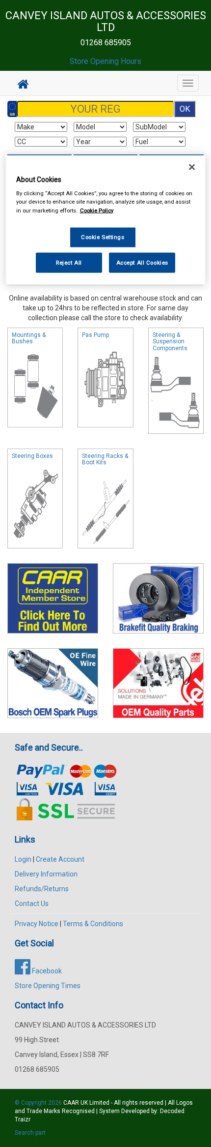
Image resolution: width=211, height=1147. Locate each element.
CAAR (71, 1102)
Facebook (46, 971)
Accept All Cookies (142, 262)
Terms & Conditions (93, 924)
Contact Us (32, 903)
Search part (30, 1132)
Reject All (69, 262)
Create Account (60, 859)
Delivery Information (46, 874)
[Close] (192, 167)
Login (23, 859)
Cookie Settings (103, 236)
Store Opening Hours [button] (105, 61)
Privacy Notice (36, 924)
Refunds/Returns (42, 889)
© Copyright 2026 (39, 1102)
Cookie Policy (96, 210)
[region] (105, 220)
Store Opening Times (47, 986)
